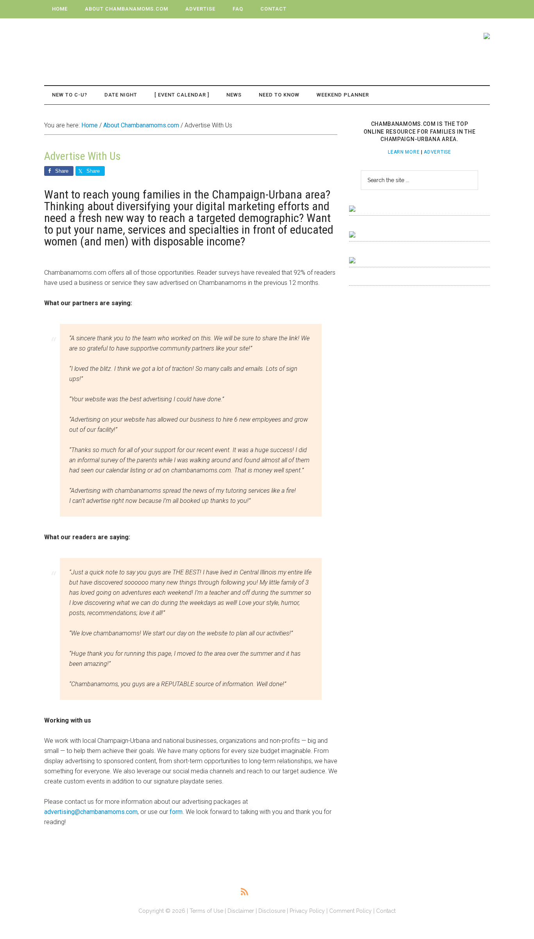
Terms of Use (206, 911)
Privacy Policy (307, 911)
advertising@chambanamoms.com (91, 812)
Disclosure (271, 911)
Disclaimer (241, 911)
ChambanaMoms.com (118, 43)
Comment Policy (350, 911)
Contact (386, 911)
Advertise (437, 152)
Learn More (403, 152)
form (176, 812)
